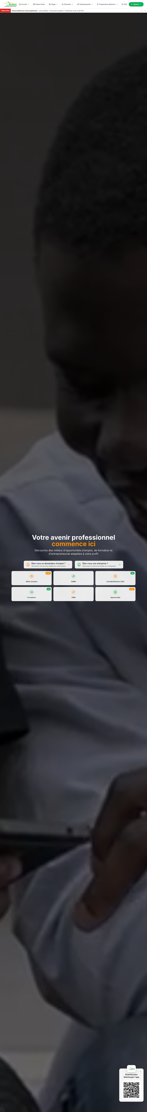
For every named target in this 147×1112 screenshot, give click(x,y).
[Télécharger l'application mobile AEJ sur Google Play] (131, 1090)
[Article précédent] (142, 10)
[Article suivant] (145, 10)
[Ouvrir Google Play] (131, 1068)
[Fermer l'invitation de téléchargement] (140, 1071)
